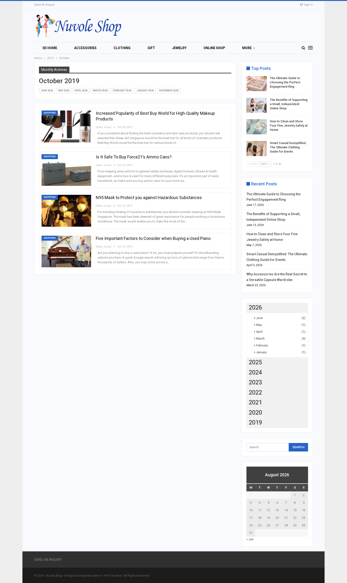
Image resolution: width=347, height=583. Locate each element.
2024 (255, 372)
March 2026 (100, 90)
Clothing (122, 48)
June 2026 (47, 90)
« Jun (250, 539)
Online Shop (214, 48)
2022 (255, 392)
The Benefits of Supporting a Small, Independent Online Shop (289, 104)
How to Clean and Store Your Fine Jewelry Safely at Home (289, 125)
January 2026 (145, 90)
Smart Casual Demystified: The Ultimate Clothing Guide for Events (288, 147)
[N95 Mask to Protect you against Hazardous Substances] (66, 210)
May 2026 (63, 90)
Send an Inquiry (44, 4)
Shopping (50, 113)
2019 (255, 422)
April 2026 (81, 90)
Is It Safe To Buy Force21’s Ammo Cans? (134, 156)
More (247, 48)
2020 (255, 412)
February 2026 (122, 90)
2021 (255, 402)
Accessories (85, 48)
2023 (255, 382)
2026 (255, 307)
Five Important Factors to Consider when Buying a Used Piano (153, 238)
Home (52, 48)
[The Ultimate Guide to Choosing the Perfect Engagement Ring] (256, 83)
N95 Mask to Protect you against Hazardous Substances (149, 197)
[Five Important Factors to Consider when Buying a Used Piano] (66, 251)
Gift (151, 48)
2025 (255, 362)
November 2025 (169, 90)
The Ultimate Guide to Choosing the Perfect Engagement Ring (285, 82)
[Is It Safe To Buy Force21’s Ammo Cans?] (66, 170)
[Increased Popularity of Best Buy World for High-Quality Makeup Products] (66, 126)
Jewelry (179, 48)
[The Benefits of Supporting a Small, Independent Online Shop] (256, 105)
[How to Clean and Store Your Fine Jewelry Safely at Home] (256, 126)
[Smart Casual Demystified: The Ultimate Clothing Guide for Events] (256, 148)
